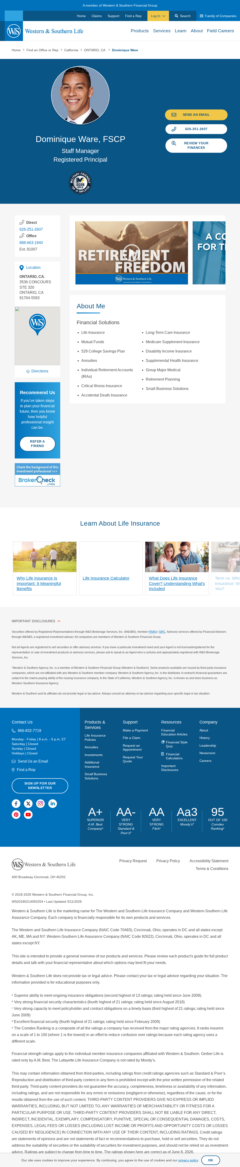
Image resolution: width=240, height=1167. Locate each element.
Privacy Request (133, 861)
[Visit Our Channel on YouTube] (28, 814)
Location (33, 267)
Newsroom (207, 753)
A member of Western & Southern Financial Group (120, 5)
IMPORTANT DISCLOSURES (33, 621)
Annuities (91, 747)
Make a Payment (135, 730)
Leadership (207, 745)
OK (210, 1160)
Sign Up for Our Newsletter (40, 785)
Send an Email (196, 114)
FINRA (153, 631)
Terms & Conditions (212, 869)
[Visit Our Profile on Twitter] (28, 803)
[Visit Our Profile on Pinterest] (16, 814)
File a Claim (131, 738)
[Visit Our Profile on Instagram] (40, 803)
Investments (94, 754)
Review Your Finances (196, 145)
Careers (205, 760)
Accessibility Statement (209, 861)
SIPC (162, 631)
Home (17, 50)
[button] (37, 324)
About (203, 730)
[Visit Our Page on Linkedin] (52, 803)
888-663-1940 (31, 243)
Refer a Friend (37, 444)
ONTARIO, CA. (95, 50)
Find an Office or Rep (42, 50)
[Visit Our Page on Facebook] (16, 803)
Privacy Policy (168, 861)
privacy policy (188, 1160)
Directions (39, 371)
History (204, 738)
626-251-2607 (196, 129)
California (71, 50)
